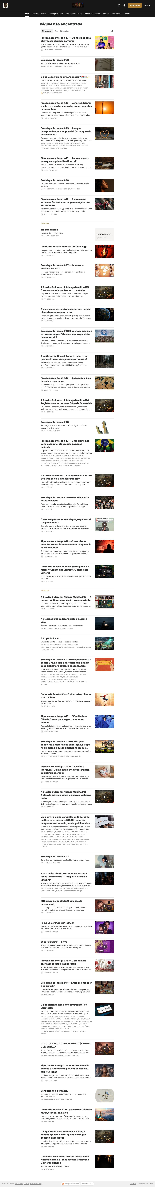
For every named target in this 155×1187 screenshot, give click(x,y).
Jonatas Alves (75, 465)
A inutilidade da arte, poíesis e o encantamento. (60, 63)
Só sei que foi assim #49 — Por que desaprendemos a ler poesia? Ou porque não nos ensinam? (66, 131)
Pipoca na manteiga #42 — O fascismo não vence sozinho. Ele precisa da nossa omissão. (65, 444)
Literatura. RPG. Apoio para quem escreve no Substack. (64, 80)
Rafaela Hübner (80, 1021)
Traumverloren (49, 229)
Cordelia (63, 1024)
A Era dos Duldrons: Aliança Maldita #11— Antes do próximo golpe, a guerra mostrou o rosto (66, 795)
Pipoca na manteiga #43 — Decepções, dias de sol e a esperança (66, 380)
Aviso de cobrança (36, 1184)
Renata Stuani (53, 85)
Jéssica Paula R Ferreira (65, 682)
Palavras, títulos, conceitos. (52, 233)
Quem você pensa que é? (55, 1029)
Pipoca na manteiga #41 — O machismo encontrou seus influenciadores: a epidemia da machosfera (66, 544)
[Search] (119, 5)
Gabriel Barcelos (55, 458)
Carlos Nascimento (67, 839)
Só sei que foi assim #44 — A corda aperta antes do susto (65, 499)
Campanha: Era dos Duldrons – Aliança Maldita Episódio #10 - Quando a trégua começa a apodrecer (63, 1134)
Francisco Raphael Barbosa (59, 679)
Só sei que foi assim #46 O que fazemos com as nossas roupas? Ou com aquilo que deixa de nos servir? (66, 334)
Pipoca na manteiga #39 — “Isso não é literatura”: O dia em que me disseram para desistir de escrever (65, 769)
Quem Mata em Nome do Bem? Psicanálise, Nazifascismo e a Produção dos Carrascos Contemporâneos (65, 1159)
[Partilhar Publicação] (124, 5)
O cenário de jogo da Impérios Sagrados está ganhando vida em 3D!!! (66, 577)
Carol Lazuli (54, 88)
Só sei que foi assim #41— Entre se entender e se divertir (66, 984)
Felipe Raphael (67, 644)
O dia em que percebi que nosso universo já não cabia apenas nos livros (65, 311)
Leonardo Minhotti (52, 145)
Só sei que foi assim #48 (55, 180)
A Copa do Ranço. (51, 638)
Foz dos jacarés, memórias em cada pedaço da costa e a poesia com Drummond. (64, 426)
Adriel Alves (68, 458)
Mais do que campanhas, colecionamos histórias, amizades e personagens (66, 702)
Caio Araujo (78, 458)
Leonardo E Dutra (62, 83)
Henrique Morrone (54, 628)
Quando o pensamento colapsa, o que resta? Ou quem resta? (66, 521)
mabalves (79, 463)
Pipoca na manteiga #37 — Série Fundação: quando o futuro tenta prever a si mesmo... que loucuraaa (65, 1068)
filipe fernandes (54, 1026)
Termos (26, 1184)
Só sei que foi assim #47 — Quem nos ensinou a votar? (62, 267)
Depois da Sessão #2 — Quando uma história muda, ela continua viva (66, 1111)
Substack (133, 1184)
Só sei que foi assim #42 (55, 856)
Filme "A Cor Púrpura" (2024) (57, 923)
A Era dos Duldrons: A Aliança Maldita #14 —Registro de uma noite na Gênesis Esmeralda (66, 402)
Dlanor (46, 93)
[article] (77, 45)
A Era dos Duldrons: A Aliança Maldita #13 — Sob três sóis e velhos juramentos (66, 477)
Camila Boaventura (60, 844)
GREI (47, 88)
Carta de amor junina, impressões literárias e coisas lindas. (65, 860)
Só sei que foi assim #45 (55, 422)
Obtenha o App (87, 1184)
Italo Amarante (67, 1021)
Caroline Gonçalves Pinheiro (69, 189)
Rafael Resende (75, 90)
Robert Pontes (55, 647)
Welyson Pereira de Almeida (71, 88)
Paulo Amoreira (54, 463)
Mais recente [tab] (47, 31)
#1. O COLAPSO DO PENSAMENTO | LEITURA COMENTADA (66, 1045)
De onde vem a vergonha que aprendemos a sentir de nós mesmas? (65, 184)
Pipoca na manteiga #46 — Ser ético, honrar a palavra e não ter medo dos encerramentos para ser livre (66, 106)
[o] (104, 81)
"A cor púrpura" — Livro (54, 942)
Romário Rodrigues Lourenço (57, 90)
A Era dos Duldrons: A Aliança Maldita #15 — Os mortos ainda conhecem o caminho (66, 289)
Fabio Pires (74, 83)
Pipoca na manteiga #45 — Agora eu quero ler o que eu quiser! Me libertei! (65, 160)
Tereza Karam (75, 143)
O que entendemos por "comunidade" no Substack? (64, 1006)
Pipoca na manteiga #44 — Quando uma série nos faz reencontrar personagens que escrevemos (65, 202)
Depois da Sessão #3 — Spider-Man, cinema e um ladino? (66, 696)
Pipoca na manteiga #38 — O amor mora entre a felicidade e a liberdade (63, 962)
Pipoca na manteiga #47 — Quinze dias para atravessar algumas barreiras (66, 39)
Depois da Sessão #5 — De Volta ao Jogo (64, 246)
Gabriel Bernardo (54, 66)
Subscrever (135, 5)
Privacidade (19, 1184)
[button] (27, 14)
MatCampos (57, 93)
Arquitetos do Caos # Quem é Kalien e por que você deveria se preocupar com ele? (65, 358)
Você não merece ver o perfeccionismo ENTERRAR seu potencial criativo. (63, 1095)
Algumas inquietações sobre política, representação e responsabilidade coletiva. (63, 273)
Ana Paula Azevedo (59, 148)
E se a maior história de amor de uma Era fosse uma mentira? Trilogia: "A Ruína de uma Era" (64, 876)
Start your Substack (72, 1184)
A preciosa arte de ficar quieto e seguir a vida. (64, 620)
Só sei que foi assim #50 (55, 60)
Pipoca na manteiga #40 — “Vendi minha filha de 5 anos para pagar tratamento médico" (64, 719)
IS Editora (58, 50)
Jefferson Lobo (52, 841)
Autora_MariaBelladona (68, 841)
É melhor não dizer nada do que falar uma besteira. (62, 625)
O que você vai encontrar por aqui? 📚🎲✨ (65, 77)
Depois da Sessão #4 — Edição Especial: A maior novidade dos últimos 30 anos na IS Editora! (65, 569)
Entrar (148, 5)
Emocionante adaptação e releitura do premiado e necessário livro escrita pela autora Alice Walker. (66, 927)
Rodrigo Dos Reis (69, 1031)
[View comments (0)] (58, 96)
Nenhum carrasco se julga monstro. (55, 1166)
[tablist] (55, 31)
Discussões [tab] (64, 31)
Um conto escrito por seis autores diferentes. (59, 642)
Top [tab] (56, 31)
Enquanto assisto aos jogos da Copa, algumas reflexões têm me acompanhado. (66, 752)
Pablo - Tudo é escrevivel (71, 1026)
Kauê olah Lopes (70, 888)
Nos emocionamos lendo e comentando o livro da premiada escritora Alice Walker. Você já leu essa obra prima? (66, 946)
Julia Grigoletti (53, 236)
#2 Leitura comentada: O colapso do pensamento (61, 903)
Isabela (50, 844)
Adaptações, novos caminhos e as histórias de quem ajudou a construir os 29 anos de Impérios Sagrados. (66, 251)
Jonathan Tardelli (68, 463)
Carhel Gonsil (53, 839)
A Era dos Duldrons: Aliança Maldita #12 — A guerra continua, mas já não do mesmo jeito (66, 599)
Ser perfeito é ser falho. (54, 1090)
